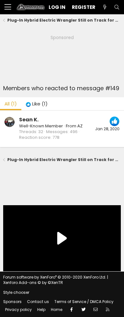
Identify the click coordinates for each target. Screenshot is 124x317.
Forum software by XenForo (54, 277)
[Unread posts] (105, 7)
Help (41, 309)
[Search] (117, 7)
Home (56, 309)
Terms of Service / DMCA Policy (84, 301)
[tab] (36, 103)
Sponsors (12, 301)
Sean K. (28, 119)
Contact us (38, 301)
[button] (7, 7)
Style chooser (16, 292)
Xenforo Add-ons (33, 282)
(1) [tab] (10, 103)
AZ (80, 126)
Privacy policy (18, 309)
